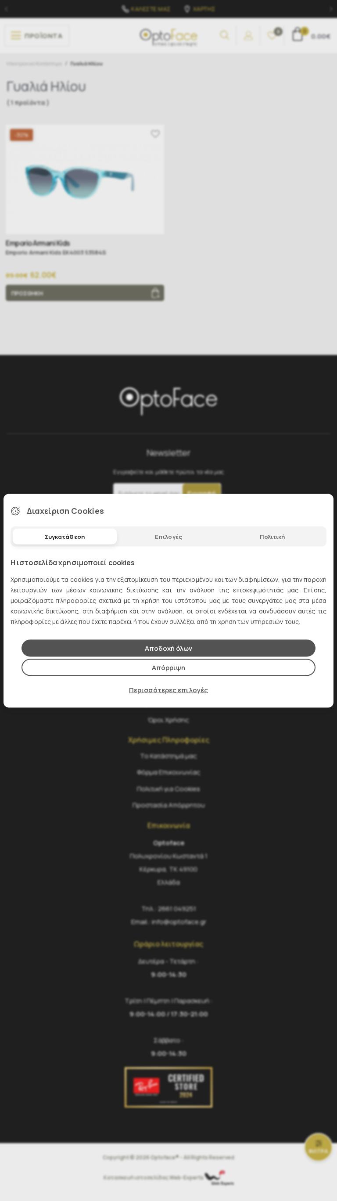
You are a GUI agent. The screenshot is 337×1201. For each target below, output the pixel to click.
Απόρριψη (168, 667)
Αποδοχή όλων (168, 647)
